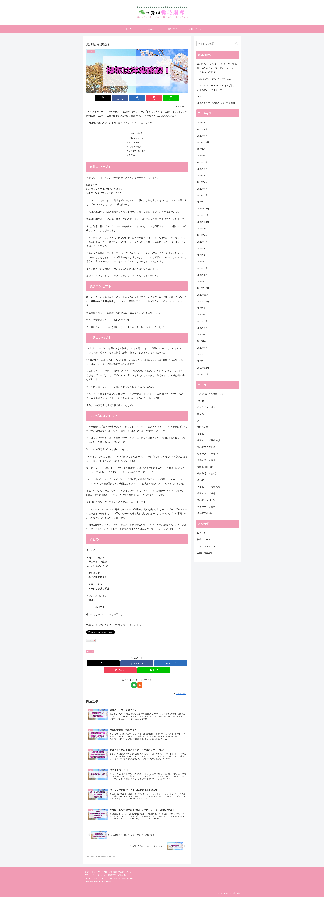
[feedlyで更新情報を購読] (134, 685)
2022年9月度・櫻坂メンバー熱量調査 (216, 103)
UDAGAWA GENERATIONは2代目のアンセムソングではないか (217, 87)
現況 (199, 96)
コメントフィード (206, 546)
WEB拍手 (91, 641)
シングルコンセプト (138, 151)
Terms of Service (100, 881)
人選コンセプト (136, 146)
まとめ (132, 155)
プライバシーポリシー (95, 875)
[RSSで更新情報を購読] (139, 685)
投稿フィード (204, 539)
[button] (236, 43)
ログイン (201, 533)
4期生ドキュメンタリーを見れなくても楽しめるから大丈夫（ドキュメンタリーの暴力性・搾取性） (217, 68)
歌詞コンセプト (136, 142)
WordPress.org (204, 553)
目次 (133, 132)
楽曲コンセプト (136, 138)
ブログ (91, 652)
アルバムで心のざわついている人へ (215, 79)
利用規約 (109, 875)
